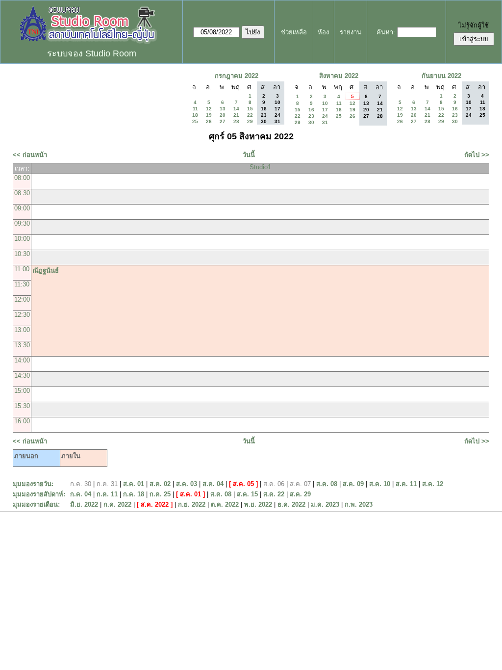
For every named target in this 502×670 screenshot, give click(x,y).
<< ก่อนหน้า (30, 154)
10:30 (22, 254)
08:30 (22, 193)
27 (223, 121)
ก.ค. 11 (107, 494)
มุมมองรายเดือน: (36, 504)
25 (195, 121)
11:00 (21, 269)
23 (311, 116)
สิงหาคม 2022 (338, 75)
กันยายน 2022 (441, 75)
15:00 (22, 390)
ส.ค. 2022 (155, 504)
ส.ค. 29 (300, 494)
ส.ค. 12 (432, 484)
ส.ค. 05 (243, 484)
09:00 (22, 208)
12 (209, 108)
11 (195, 108)
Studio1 (260, 167)
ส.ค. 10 (379, 484)
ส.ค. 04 (213, 484)
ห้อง (323, 32)
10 (325, 103)
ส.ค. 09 (353, 484)
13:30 (22, 345)
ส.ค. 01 (133, 484)
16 (311, 109)
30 (311, 122)
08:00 (22, 177)
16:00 (22, 421)
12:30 (22, 314)
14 (236, 108)
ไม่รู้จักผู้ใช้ (473, 25)
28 (236, 121)
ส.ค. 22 (273, 494)
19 (209, 115)
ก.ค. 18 (133, 494)
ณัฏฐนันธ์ (45, 270)
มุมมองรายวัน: (33, 484)
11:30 (21, 284)
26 (209, 121)
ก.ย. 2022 (191, 504)
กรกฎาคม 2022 (236, 75)
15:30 (22, 406)
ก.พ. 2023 (359, 504)
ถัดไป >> (476, 154)
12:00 (22, 299)
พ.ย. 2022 (258, 504)
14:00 (22, 360)
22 (250, 115)
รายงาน (350, 32)
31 (325, 122)
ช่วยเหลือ (294, 32)
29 (250, 121)
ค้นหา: (385, 32)
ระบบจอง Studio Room (91, 53)
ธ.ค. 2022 (291, 504)
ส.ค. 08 (326, 484)
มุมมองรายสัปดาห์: (39, 494)
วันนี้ (249, 154)
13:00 (22, 330)
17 (325, 109)
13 (223, 108)
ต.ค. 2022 (225, 504)
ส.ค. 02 (160, 484)
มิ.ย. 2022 (84, 504)
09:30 (22, 223)
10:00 (22, 238)
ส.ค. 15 (247, 494)
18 (195, 115)
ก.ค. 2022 (117, 504)
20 (223, 115)
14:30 (22, 375)
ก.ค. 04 (80, 494)
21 (236, 115)
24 (325, 116)
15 (250, 108)
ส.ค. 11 (406, 484)
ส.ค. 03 (186, 484)
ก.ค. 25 (160, 494)
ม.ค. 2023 (325, 504)
